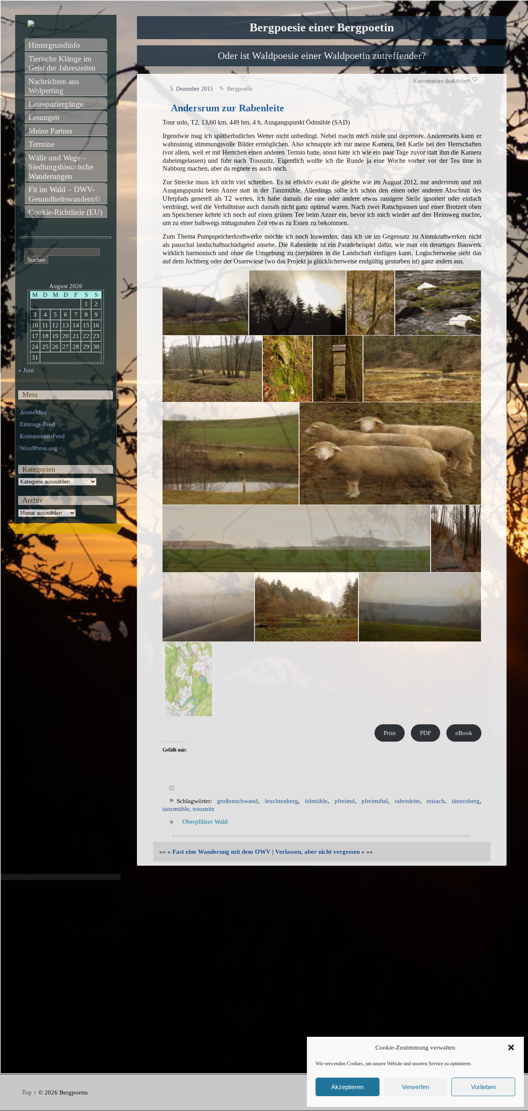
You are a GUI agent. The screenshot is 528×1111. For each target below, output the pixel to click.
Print (390, 733)
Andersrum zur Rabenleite (227, 108)
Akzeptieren (347, 1086)
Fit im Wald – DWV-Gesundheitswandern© (64, 194)
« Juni (26, 370)
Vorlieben (483, 1086)
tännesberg (466, 801)
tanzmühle (176, 809)
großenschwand (237, 801)
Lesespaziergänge (55, 104)
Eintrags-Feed (37, 424)
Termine (41, 144)
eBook (463, 733)
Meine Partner (50, 131)
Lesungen (43, 117)
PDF (425, 733)
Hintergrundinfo (54, 45)
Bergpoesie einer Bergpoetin (322, 27)
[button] (511, 1047)
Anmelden (33, 412)
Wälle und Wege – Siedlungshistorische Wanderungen (61, 167)
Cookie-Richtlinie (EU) (65, 212)
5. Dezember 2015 (191, 89)
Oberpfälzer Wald (205, 821)
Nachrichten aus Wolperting (54, 86)
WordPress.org (38, 448)
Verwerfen (415, 1086)
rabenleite (407, 801)
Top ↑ (29, 1092)
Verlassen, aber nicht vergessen (317, 851)
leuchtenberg (281, 801)
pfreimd (345, 801)
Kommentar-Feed (42, 436)
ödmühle (316, 801)
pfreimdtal (374, 801)
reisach (436, 801)
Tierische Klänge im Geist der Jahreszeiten (62, 63)
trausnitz (203, 809)
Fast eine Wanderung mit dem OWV (221, 851)
